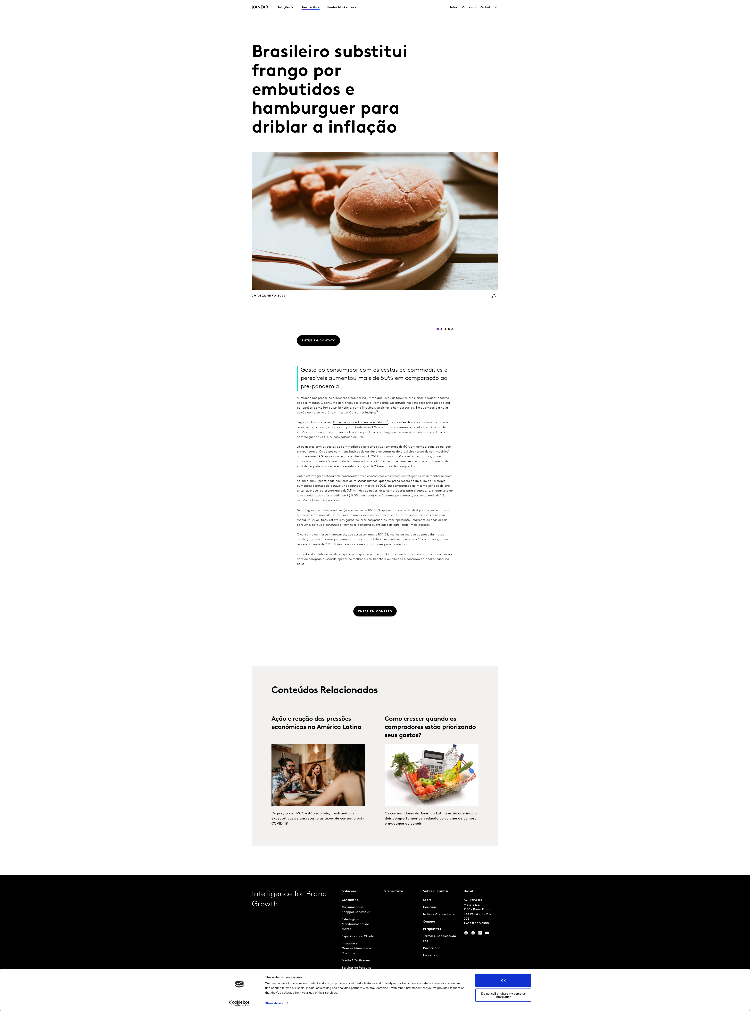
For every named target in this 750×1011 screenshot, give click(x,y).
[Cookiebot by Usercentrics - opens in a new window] (239, 1003)
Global (485, 7)
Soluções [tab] (283, 7)
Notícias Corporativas (438, 914)
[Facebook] (473, 934)
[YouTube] (480, 934)
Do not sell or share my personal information (503, 995)
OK (503, 980)
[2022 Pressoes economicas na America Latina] (318, 775)
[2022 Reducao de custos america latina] (432, 775)
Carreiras (469, 7)
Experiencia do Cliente (358, 936)
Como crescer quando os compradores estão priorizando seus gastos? (430, 727)
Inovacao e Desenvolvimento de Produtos (356, 948)
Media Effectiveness (356, 960)
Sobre (453, 7)
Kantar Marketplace (341, 7)
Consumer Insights (362, 412)
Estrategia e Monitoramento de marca (355, 924)
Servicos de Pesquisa (356, 967)
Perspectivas (311, 7)
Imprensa (430, 955)
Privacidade (431, 948)
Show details (274, 1003)
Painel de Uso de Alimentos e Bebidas (360, 422)
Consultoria (350, 900)
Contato (429, 921)
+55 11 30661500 (477, 923)
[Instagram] (466, 934)
